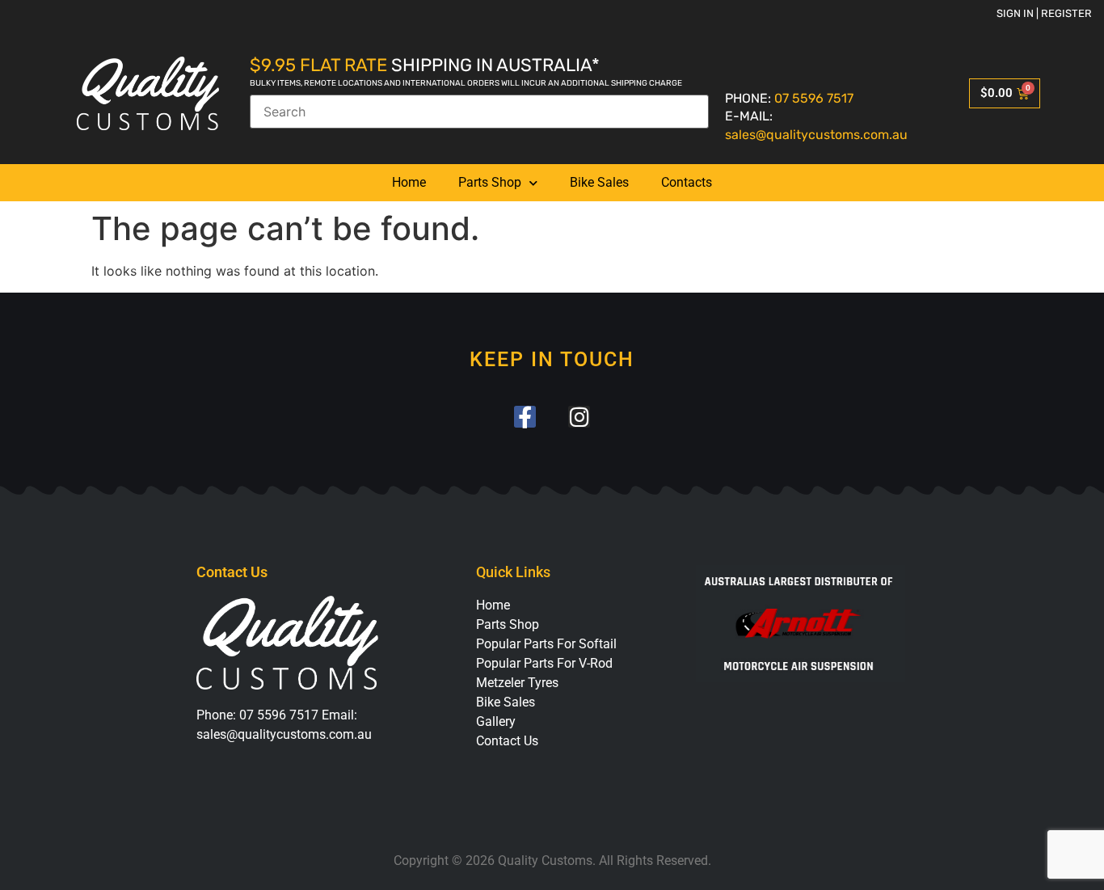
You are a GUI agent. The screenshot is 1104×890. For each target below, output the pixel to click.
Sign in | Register (1044, 13)
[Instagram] (579, 417)
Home (409, 182)
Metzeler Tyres (517, 682)
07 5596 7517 (813, 98)
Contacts (686, 182)
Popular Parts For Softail (546, 644)
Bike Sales (599, 182)
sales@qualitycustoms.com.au (816, 134)
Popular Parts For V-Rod (544, 663)
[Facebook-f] (525, 417)
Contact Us (507, 741)
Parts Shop (489, 182)
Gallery (496, 721)
